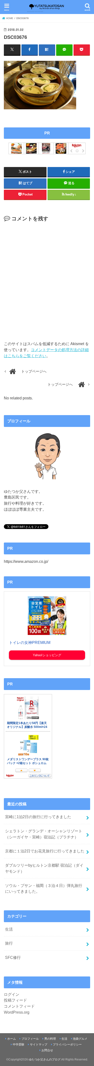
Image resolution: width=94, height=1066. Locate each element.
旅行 (9, 943)
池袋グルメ (80, 1038)
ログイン (11, 994)
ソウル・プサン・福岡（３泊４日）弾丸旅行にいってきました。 (43, 888)
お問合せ (47, 1050)
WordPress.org (16, 1012)
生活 (9, 929)
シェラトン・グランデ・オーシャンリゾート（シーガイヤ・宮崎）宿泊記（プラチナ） (43, 834)
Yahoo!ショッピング (47, 655)
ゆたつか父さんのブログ (44, 1059)
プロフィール (30, 1038)
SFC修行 (13, 957)
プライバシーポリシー (67, 1044)
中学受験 (18, 1044)
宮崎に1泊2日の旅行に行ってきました (38, 817)
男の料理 (50, 1038)
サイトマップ (38, 1044)
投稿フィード (15, 1000)
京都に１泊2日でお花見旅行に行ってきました (44, 851)
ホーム (11, 1038)
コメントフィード (19, 1006)
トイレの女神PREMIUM (29, 643)
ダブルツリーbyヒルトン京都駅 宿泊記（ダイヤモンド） (44, 868)
